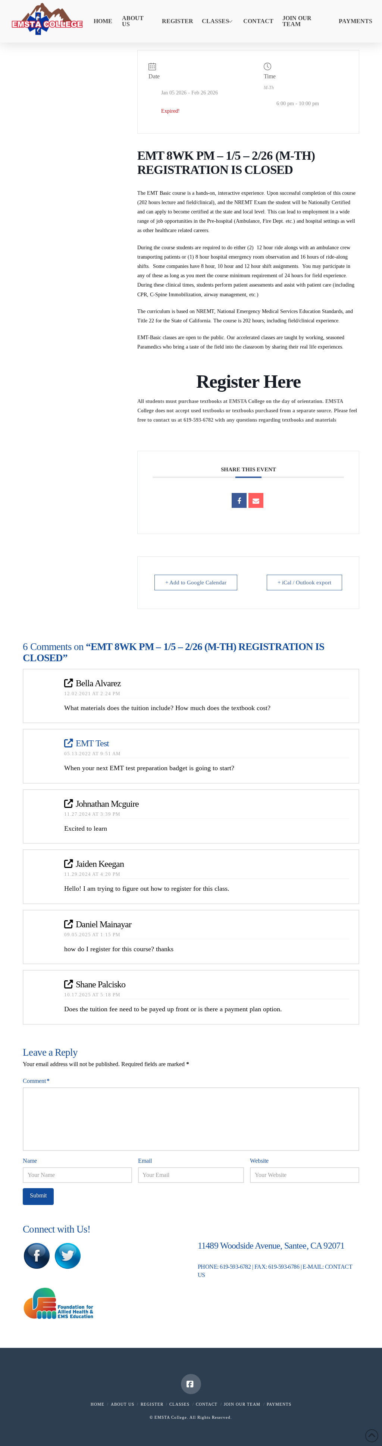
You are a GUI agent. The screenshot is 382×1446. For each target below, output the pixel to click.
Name (30, 1161)
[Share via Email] (255, 500)
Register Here (248, 381)
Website (259, 1161)
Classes (179, 1404)
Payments (279, 1404)
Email (145, 1161)
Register (152, 1404)
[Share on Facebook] (239, 500)
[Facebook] (191, 1384)
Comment (36, 1081)
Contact (206, 1404)
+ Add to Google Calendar (195, 582)
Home (97, 1404)
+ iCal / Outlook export (304, 582)
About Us (122, 1404)
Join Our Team (242, 1404)
